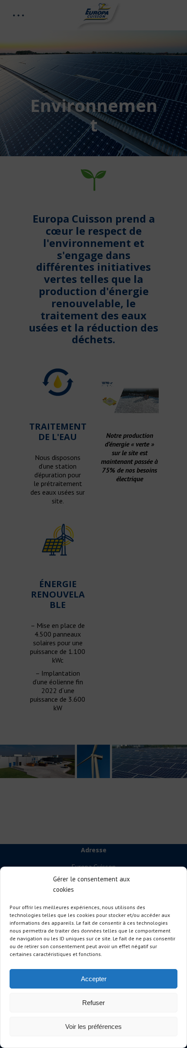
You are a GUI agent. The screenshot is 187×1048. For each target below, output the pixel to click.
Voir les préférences (93, 1026)
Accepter (94, 978)
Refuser (93, 1002)
